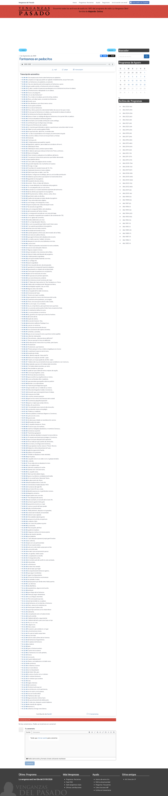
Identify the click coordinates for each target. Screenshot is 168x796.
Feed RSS (69, 782)
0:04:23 (25, 254)
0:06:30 (25, 351)
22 (144, 84)
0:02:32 (25, 177)
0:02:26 (25, 172)
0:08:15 (25, 439)
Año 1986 (127, 240)
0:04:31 (25, 261)
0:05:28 (25, 304)
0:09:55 (25, 523)
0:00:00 (25, 77)
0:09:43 (25, 513)
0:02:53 (25, 192)
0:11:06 (25, 592)
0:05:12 (25, 291)
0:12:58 (25, 704)
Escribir (28, 732)
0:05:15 (25, 293)
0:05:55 (25, 321)
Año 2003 (127, 183)
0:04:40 (25, 269)
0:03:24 (25, 213)
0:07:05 (25, 379)
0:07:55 (25, 422)
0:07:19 (25, 392)
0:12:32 (25, 678)
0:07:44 (25, 413)
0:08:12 (25, 437)
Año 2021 (127, 123)
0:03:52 (25, 235)
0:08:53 (25, 469)
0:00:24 (25, 90)
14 (140, 81)
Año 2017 (127, 136)
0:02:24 (25, 170)
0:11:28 (25, 616)
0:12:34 (25, 681)
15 (144, 81)
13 (136, 81)
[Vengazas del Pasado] (34, 15)
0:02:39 (25, 181)
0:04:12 (25, 248)
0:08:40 (25, 457)
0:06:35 (25, 355)
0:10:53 (25, 581)
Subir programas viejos (73, 785)
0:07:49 (25, 418)
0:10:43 (25, 571)
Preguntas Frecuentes (103, 785)
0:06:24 (25, 347)
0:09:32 (25, 502)
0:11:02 (25, 588)
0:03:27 (25, 215)
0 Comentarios (93, 714)
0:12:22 (25, 668)
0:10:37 (25, 564)
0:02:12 (25, 159)
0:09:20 (25, 491)
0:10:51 (25, 579)
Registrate (106, 2)
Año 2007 (127, 170)
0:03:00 (25, 196)
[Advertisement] (84, 32)
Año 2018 (127, 133)
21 (140, 84)
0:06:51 (25, 366)
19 (132, 84)
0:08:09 (25, 435)
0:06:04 (25, 329)
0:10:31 (25, 558)
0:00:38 (25, 101)
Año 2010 (127, 160)
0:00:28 (25, 93)
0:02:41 (25, 183)
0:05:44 (25, 310)
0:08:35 (25, 452)
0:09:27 (25, 497)
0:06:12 (25, 336)
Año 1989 (127, 230)
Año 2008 (127, 167)
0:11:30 (25, 618)
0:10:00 (25, 528)
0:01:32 (25, 133)
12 (132, 81)
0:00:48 (25, 110)
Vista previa (36, 732)
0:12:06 (25, 650)
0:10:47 (25, 575)
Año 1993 (127, 217)
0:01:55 (25, 151)
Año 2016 (127, 140)
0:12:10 (25, 655)
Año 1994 (127, 213)
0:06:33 (25, 353)
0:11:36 (25, 625)
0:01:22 (25, 127)
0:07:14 (25, 388)
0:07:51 (25, 420)
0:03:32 (25, 217)
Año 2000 (127, 193)
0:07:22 (25, 394)
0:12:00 (25, 646)
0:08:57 (25, 474)
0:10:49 (25, 577)
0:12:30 (25, 676)
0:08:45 (25, 461)
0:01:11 (25, 123)
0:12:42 (25, 689)
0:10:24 (25, 551)
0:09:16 (25, 487)
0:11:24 (25, 612)
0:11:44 (25, 633)
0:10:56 (25, 584)
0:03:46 (25, 230)
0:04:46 (25, 273)
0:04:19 (25, 252)
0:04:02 (25, 241)
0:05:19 (25, 297)
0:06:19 (25, 342)
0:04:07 (25, 245)
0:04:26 (25, 256)
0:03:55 (25, 237)
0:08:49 (25, 465)
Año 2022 (127, 120)
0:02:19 (25, 168)
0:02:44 (25, 185)
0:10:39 (25, 566)
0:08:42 (25, 459)
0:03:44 (25, 228)
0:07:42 (25, 411)
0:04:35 (25, 265)
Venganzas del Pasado (26, 2)
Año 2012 (127, 153)
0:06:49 (25, 364)
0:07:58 (25, 424)
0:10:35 (25, 562)
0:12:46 (25, 693)
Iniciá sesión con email (119, 2)
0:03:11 (25, 202)
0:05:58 (25, 323)
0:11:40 (25, 629)
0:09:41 (25, 510)
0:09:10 (25, 482)
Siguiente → (111, 50)
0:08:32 (25, 450)
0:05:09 (25, 289)
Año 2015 (127, 143)
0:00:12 (25, 84)
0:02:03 (25, 155)
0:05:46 (25, 312)
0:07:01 (25, 375)
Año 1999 (127, 197)
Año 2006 (128, 173)
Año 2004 (128, 180)
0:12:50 (25, 698)
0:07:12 (25, 385)
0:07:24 (25, 396)
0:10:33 (25, 560)
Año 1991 (127, 223)
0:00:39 (25, 103)
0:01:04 (25, 118)
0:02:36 (25, 179)
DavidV (49, 714)
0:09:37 (25, 506)
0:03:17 (25, 207)
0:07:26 (25, 398)
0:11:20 (25, 607)
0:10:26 (25, 553)
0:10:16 (25, 543)
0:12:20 (25, 665)
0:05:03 (25, 286)
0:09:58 (25, 525)
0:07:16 (25, 390)
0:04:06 (25, 243)
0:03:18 (25, 209)
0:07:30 (25, 403)
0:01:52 (25, 146)
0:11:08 (25, 594)
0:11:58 (25, 644)
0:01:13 (25, 125)
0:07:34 (25, 407)
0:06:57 (25, 370)
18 (128, 84)
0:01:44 (25, 140)
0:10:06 (25, 534)
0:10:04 (25, 532)
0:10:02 (25, 530)
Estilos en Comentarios (103, 790)
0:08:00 (25, 426)
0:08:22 (25, 444)
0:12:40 (25, 687)
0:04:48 (25, 276)
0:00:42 (25, 105)
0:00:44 (25, 108)
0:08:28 (25, 448)
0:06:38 (25, 357)
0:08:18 (25, 441)
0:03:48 (25, 233)
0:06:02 (25, 327)
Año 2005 (128, 177)
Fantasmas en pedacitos (35, 59)
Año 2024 (127, 113)
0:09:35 (25, 504)
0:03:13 (25, 205)
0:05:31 (25, 306)
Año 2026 (127, 106)
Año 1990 (127, 227)
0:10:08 (25, 536)
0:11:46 (25, 635)
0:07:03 (25, 377)
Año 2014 (127, 146)
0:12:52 (25, 700)
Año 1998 (127, 200)
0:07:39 (25, 409)
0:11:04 (25, 590)
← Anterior (22, 50)
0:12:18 (25, 663)
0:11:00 (25, 586)
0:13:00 (25, 706)
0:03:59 (25, 239)
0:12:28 (25, 674)
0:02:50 (25, 189)
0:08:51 (25, 467)
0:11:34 (25, 622)
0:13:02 (25, 709)
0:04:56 (25, 282)
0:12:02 (25, 648)
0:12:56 (25, 702)
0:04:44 (25, 271)
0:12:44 (25, 691)
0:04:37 (25, 267)
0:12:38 (25, 685)
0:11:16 (25, 603)
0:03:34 (25, 220)
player (66, 69)
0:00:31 (25, 97)
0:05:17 (25, 295)
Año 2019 (127, 130)
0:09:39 (25, 508)
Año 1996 (127, 207)
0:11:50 (25, 637)
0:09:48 (25, 517)
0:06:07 (25, 332)
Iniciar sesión (42, 738)
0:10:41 (25, 569)
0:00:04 (25, 80)
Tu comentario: (30, 729)
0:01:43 (25, 138)
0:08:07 (25, 433)
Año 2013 (127, 150)
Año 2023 (127, 116)
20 (136, 84)
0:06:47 (25, 362)
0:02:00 (25, 153)
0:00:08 (25, 82)
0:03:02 (25, 198)
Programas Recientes (86, 2)
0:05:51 (25, 317)
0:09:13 (25, 485)
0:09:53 (25, 521)
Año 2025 (127, 110)
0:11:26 (25, 614)
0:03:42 (25, 226)
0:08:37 (25, 454)
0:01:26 (25, 129)
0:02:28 (25, 174)
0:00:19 (25, 88)
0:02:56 (25, 194)
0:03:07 (25, 200)
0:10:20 (25, 547)
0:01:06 (25, 121)
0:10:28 (25, 556)
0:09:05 (25, 478)
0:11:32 (25, 620)
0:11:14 (25, 601)
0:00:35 (25, 99)
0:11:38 (25, 627)
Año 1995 (127, 210)
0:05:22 (25, 299)
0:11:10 (25, 596)
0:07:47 (25, 416)
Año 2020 (127, 126)
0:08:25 (25, 446)
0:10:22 (25, 549)
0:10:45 (25, 573)
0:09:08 (25, 480)
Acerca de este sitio (102, 779)
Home (75, 2)
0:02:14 (25, 162)
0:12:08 (25, 652)
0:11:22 (25, 609)
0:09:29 (25, 500)
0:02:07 (25, 157)
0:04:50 (25, 278)
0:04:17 (25, 250)
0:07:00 (25, 373)
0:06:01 (25, 325)
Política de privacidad (103, 782)
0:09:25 (25, 495)
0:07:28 (25, 400)
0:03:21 (25, 211)
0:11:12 (25, 599)
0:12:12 (25, 657)
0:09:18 (25, 489)
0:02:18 (25, 166)
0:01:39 (25, 136)
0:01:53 (25, 148)
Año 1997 (127, 203)
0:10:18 (25, 545)
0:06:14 (25, 338)
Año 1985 (127, 243)
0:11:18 (25, 605)
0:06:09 (25, 334)
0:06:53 (25, 368)
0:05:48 (25, 314)
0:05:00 (25, 284)
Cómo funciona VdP (102, 787)
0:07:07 (25, 381)
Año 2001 (127, 190)
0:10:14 (25, 541)
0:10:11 (25, 538)
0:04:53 (25, 280)
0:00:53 (25, 112)
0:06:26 (25, 349)
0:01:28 (25, 131)
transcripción (79, 69)
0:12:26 (25, 672)
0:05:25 (25, 301)
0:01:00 (25, 116)
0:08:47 (25, 463)
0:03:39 (25, 224)
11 (128, 81)
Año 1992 (127, 220)
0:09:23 (25, 493)
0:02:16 (25, 164)
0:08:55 (25, 472)
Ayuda (98, 2)
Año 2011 (127, 156)
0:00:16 (25, 86)
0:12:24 (25, 670)
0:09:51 (25, 519)
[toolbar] (101, 732)
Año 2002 (128, 187)
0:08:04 (25, 431)
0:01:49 (25, 144)
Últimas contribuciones (73, 787)
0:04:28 (25, 258)
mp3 (55, 69)
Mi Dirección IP (130, 779)
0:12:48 (25, 696)
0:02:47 (25, 187)
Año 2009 (128, 163)
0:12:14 (25, 659)
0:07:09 (25, 383)
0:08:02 (25, 429)
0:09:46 (25, 515)
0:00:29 (25, 95)
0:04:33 (25, 263)
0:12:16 (25, 661)
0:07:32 (25, 405)
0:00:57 (25, 114)
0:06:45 (25, 360)
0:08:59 (25, 476)
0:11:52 (25, 640)
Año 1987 (127, 236)
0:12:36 (25, 683)
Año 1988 (127, 233)
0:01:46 (25, 142)
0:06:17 (25, 340)
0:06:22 (25, 344)
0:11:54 (25, 642)
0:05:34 (25, 308)
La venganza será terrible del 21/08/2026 (35, 779)
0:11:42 (25, 631)
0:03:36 (25, 222)
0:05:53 (25, 319)
